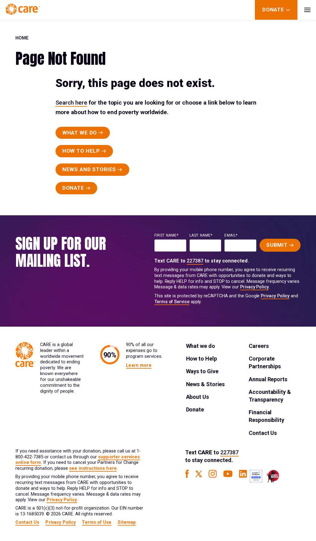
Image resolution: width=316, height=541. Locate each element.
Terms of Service (171, 301)
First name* (166, 235)
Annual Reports (268, 379)
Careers (258, 346)
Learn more (138, 365)
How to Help (201, 358)
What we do (200, 346)
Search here (71, 102)
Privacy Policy (254, 287)
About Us (197, 397)
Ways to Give (202, 371)
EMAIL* (231, 235)
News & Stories (205, 384)
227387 (195, 261)
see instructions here (93, 468)
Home (22, 38)
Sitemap (127, 522)
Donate (195, 409)
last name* (201, 235)
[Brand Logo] (23, 10)
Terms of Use (96, 522)
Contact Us (263, 433)
